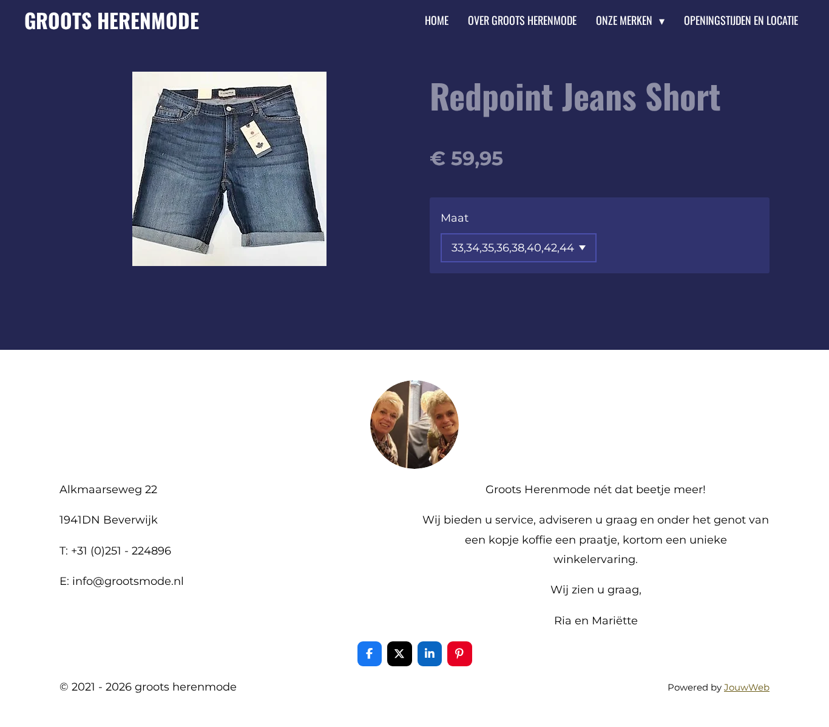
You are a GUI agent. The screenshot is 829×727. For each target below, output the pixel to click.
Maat (455, 218)
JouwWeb (747, 687)
